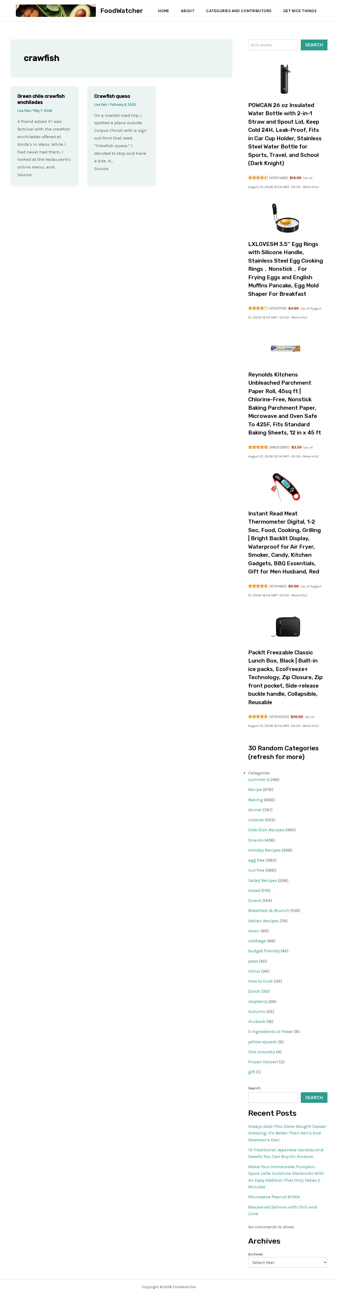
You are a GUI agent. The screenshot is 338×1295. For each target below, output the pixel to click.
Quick (254, 991)
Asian (254, 930)
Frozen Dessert (263, 1061)
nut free (256, 870)
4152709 (277, 308)
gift (251, 1071)
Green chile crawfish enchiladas (41, 99)
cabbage (257, 940)
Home (163, 11)
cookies (256, 819)
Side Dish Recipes (266, 829)
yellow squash (262, 1041)
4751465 (277, 586)
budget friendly (264, 950)
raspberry (257, 1001)
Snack (254, 900)
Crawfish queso (112, 96)
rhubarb (256, 1021)
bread (254, 890)
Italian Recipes (263, 920)
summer (257, 779)
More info (310, 187)
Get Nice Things (300, 11)
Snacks (256, 840)
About (188, 11)
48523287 (279, 447)
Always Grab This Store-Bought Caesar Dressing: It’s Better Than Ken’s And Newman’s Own (287, 1133)
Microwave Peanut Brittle (274, 1196)
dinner (255, 809)
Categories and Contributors (238, 11)
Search (314, 45)
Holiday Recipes (264, 850)
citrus (254, 971)
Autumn (256, 1011)
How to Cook (260, 981)
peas (253, 961)
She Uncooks (261, 1051)
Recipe (255, 789)
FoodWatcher (121, 11)
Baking (255, 799)
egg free (256, 860)
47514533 (279, 716)
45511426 (278, 177)
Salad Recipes (262, 880)
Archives (255, 1254)
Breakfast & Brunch (268, 910)
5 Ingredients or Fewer (270, 1031)
